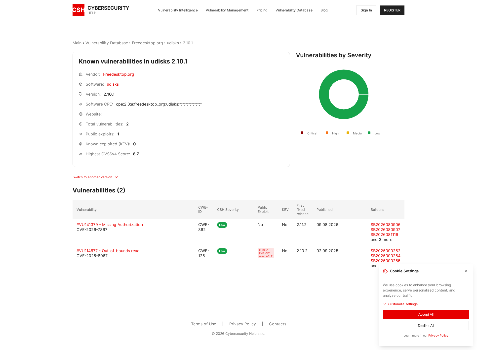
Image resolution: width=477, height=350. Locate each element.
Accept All (426, 314)
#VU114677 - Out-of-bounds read (108, 250)
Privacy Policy (242, 323)
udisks (173, 42)
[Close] (466, 271)
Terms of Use (203, 323)
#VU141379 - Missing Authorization (110, 224)
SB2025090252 (385, 250)
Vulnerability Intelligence (178, 10)
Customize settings (403, 304)
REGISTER (392, 10)
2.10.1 (188, 42)
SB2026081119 (384, 234)
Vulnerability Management (227, 10)
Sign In (366, 10)
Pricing (262, 10)
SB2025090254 (385, 255)
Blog (324, 10)
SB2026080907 (385, 229)
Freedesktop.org (147, 42)
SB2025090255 (385, 260)
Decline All (426, 326)
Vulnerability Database (294, 10)
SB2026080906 (385, 224)
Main (77, 42)
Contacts (277, 323)
